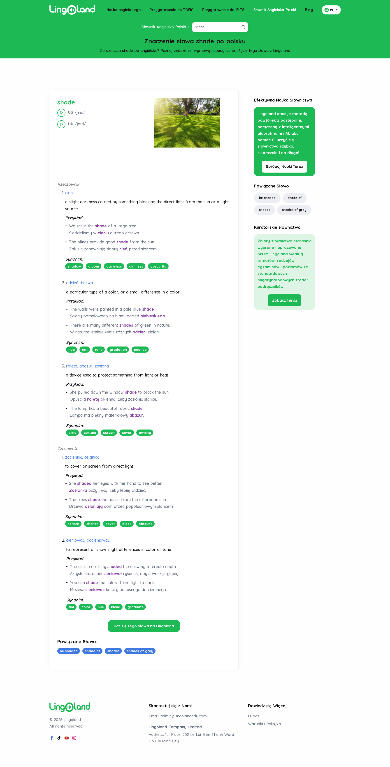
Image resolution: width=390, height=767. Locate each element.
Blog (309, 9)
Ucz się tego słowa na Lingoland (144, 626)
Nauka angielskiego (124, 9)
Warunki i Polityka (264, 723)
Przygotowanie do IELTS (223, 9)
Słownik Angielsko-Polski (274, 9)
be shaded (267, 198)
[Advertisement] (195, 74)
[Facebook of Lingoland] (51, 738)
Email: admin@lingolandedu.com (178, 716)
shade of (295, 198)
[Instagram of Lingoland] (74, 738)
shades (264, 210)
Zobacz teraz (284, 300)
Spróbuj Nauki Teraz (284, 166)
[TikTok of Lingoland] (59, 738)
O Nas (253, 716)
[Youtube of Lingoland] (66, 738)
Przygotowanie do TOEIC (171, 9)
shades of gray (294, 210)
